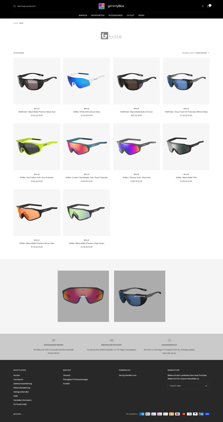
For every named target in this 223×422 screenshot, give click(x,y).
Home (15, 23)
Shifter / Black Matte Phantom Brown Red (36, 243)
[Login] (203, 6)
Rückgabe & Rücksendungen (75, 379)
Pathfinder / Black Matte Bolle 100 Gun (136, 112)
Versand (66, 375)
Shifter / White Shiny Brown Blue (86, 112)
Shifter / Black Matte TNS (186, 177)
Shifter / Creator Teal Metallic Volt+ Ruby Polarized (87, 177)
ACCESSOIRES (116, 15)
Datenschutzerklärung (22, 384)
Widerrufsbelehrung (21, 388)
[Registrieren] (206, 386)
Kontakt (66, 384)
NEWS (141, 15)
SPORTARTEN (97, 15)
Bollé (36, 108)
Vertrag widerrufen (21, 392)
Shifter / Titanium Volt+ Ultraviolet (136, 177)
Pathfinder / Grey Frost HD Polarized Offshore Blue (186, 112)
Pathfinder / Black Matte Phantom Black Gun (36, 112)
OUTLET (130, 15)
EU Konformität (19, 404)
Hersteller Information (22, 400)
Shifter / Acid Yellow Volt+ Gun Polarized (37, 177)
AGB (15, 396)
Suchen (16, 375)
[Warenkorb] (208, 6)
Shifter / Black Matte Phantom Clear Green (86, 243)
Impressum (18, 379)
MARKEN (83, 15)
